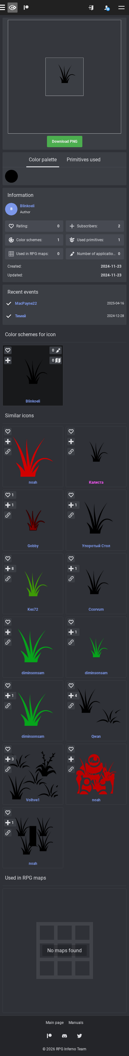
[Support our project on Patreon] (26, 7)
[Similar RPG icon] (33, 456)
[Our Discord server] (64, 1036)
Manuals (76, 1023)
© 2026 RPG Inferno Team (64, 1049)
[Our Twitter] (79, 1036)
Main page (55, 1023)
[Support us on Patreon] (49, 1036)
